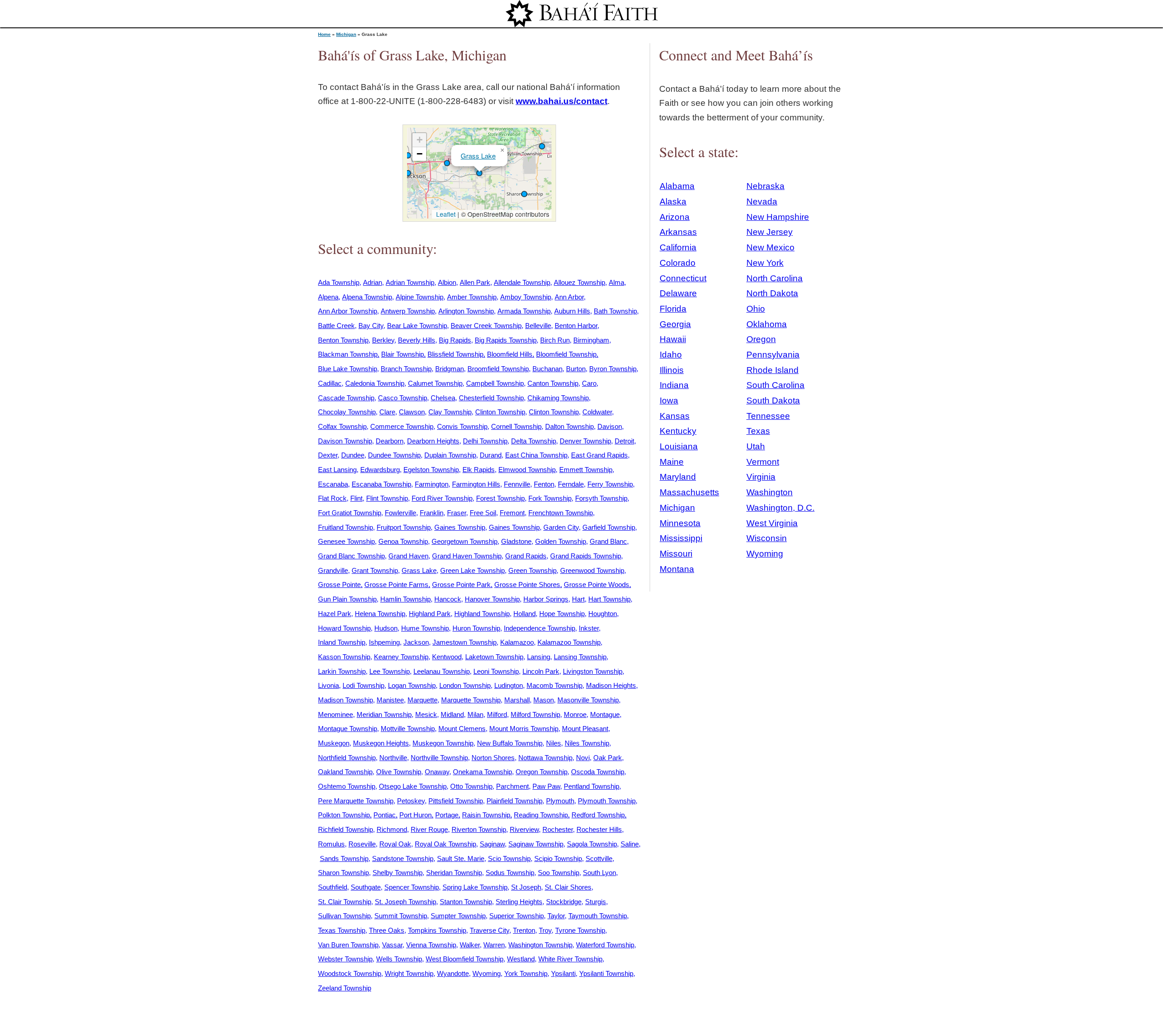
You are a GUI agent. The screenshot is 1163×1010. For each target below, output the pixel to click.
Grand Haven (408, 556)
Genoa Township (403, 541)
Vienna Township (431, 945)
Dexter (328, 455)
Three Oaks (386, 930)
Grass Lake (478, 155)
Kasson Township (344, 657)
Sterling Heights (519, 902)
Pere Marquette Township (355, 801)
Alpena (328, 297)
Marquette (422, 700)
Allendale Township (522, 282)
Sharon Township (343, 872)
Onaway (437, 772)
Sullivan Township (344, 916)
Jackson (416, 642)
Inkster (589, 628)
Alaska (673, 201)
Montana (677, 569)
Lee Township (389, 671)
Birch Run (555, 340)
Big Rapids (455, 340)
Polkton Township (344, 815)
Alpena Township (367, 297)
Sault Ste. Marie (460, 858)
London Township (465, 685)
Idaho (671, 354)
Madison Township (345, 700)
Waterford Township (605, 945)
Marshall (517, 700)
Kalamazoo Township (569, 642)
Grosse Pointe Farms (396, 584)
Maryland (678, 477)
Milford (497, 714)
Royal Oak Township (445, 844)
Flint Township (387, 498)
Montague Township (347, 728)
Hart (578, 599)
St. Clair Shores (568, 887)
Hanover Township (492, 599)
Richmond (392, 829)
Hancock (447, 599)
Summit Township (400, 916)
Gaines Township (459, 527)
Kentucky (678, 431)
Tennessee (768, 416)
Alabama (677, 186)
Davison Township (345, 441)
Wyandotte (453, 973)
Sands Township (344, 858)
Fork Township (550, 498)
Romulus (331, 844)
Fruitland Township (345, 527)
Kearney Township (401, 657)
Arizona (675, 217)
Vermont (762, 462)
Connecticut (683, 278)
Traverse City (489, 930)
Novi (583, 757)
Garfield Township (608, 527)
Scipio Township (558, 858)
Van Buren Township (348, 945)
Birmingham (591, 340)
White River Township (570, 959)
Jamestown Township (464, 642)
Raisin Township (486, 815)
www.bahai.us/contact (561, 101)
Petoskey (411, 801)
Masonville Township (588, 700)
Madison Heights (611, 685)
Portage (446, 815)
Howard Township (344, 628)
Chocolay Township (347, 412)
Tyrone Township (580, 930)
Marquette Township (471, 700)
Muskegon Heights (381, 743)
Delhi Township (485, 441)
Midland (452, 714)
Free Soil (483, 513)
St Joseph (526, 887)
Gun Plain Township (347, 599)
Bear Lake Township (417, 325)
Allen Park (475, 282)
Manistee (390, 700)
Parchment (512, 786)
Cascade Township (346, 398)
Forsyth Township (601, 498)
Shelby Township (397, 872)
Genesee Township (346, 541)
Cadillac (330, 383)
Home (324, 34)
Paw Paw (546, 786)
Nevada (761, 201)
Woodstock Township (349, 973)
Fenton (544, 484)
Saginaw (492, 844)
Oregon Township (541, 772)
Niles (553, 743)
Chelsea (443, 398)
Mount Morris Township (523, 728)
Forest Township (500, 498)
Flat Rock (332, 498)
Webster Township (345, 959)
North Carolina (774, 278)
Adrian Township (410, 282)
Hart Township (609, 599)
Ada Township (338, 282)
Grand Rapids (526, 556)
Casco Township (402, 398)
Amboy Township (525, 297)
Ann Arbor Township (347, 311)
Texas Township (341, 930)
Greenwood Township (592, 570)
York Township (525, 973)
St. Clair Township (344, 902)
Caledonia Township (374, 383)
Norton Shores (493, 757)
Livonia (328, 685)
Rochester (557, 829)
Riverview (524, 829)
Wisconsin (766, 538)
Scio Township (509, 858)
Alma (616, 282)
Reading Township (541, 815)
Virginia (760, 477)
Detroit (624, 441)
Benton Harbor (576, 325)
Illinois (672, 370)
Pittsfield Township (455, 801)
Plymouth (560, 801)
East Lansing (337, 469)
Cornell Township (516, 426)
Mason (543, 700)
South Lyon (599, 872)
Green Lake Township (472, 570)
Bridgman (449, 369)
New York (765, 263)
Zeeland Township (344, 988)
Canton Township (552, 383)
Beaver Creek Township (486, 325)
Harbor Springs (545, 599)
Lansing (538, 657)
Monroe (575, 714)
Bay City (370, 325)
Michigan (346, 34)
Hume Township (425, 628)
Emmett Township (585, 469)
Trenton (524, 930)
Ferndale (571, 484)
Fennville (517, 484)
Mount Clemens (462, 728)
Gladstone (516, 541)
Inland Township (341, 642)
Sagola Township (592, 844)
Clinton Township (500, 412)
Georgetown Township (464, 541)
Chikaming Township (558, 398)
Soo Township (558, 872)
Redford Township (598, 815)
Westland (521, 959)
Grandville (333, 570)
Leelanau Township (441, 671)
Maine (672, 462)
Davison (609, 426)
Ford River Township (442, 498)
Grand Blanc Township (351, 556)
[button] (408, 155)
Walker (470, 945)
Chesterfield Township (491, 398)
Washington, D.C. (780, 507)
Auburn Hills (572, 311)
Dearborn (389, 441)
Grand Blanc (608, 541)
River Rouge (429, 829)
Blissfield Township (455, 354)
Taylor (556, 916)
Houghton (602, 613)
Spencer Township (411, 887)
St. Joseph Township (405, 902)
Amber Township (472, 297)
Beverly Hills (416, 340)
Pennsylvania (773, 354)
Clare (387, 412)
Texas (758, 431)
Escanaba (333, 484)
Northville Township (439, 757)
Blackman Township (348, 354)
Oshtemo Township (346, 786)
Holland (524, 613)
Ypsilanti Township (606, 973)
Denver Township (585, 441)
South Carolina (775, 385)
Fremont (512, 513)
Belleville (538, 325)
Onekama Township (482, 772)
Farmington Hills (476, 484)
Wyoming (486, 973)
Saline (630, 844)
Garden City (561, 527)
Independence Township (539, 628)
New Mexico (770, 247)
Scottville (599, 858)
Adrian (372, 282)
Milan (475, 714)
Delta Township (533, 441)
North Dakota (772, 293)
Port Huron (415, 815)
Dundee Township (394, 455)
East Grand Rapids (599, 455)
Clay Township (450, 412)
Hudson (386, 628)
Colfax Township (342, 426)
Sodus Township (510, 872)
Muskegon (333, 743)
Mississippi (681, 538)
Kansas (675, 416)
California (678, 247)
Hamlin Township (405, 599)
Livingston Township (592, 671)
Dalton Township (569, 426)
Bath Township (615, 311)
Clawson (412, 412)
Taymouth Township (597, 916)
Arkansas (678, 232)
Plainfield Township (514, 801)
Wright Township (409, 973)
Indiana (674, 385)
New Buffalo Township (509, 743)
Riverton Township (479, 829)
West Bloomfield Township (464, 959)
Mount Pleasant (585, 728)
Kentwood (447, 657)
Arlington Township (466, 311)
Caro (589, 383)
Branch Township (406, 369)
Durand (491, 455)
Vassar (392, 945)
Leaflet (445, 214)
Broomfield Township (498, 369)
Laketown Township (494, 657)
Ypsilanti (563, 973)
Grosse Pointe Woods (596, 584)
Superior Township (516, 916)
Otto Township (471, 786)
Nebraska (765, 186)
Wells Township (399, 959)
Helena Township (380, 613)
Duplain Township (450, 455)
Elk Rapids (478, 469)
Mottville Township (408, 728)
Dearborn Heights (433, 441)
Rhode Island (772, 370)
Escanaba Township (381, 484)
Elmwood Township (527, 469)
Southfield (332, 887)
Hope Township (562, 613)
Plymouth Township (607, 801)
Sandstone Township (402, 858)
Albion (447, 282)
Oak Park (607, 757)
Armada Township (524, 311)
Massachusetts (689, 492)
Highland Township (482, 613)
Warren (494, 945)
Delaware (678, 293)
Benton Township (343, 340)
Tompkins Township (437, 930)
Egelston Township (431, 469)
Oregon (761, 339)
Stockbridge (564, 902)
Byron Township (612, 369)
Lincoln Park (540, 671)
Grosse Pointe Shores (527, 584)
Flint (356, 498)
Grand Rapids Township (585, 556)
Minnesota (680, 523)
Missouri (676, 553)
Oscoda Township (597, 772)
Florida (673, 308)
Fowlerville (400, 513)
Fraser (456, 513)
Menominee (335, 714)
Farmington (431, 484)
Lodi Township (363, 685)
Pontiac (384, 815)
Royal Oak (395, 844)
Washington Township (540, 945)
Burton (576, 369)
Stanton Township (466, 902)
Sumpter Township (458, 916)
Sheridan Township (454, 872)
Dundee (352, 455)
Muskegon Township (443, 743)
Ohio (755, 308)
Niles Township (587, 743)
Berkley (383, 340)
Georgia (675, 324)
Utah (755, 446)
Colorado (678, 263)
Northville (393, 757)
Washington (769, 492)
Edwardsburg (380, 469)
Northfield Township (347, 757)
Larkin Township (342, 671)
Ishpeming (384, 642)
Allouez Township (579, 282)
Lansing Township (580, 657)
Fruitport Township (404, 527)
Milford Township (535, 714)
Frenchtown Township (560, 513)
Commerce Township (401, 426)
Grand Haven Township (467, 556)
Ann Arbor (569, 297)
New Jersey (769, 232)
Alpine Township (419, 297)
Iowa (669, 400)
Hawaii (673, 339)
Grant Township (375, 570)
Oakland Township (345, 772)
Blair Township (402, 354)
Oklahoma (766, 324)
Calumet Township (435, 383)
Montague (605, 714)
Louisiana (679, 446)
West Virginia (772, 523)
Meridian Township (384, 714)
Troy (545, 930)
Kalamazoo (517, 642)
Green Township (532, 570)
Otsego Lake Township (413, 786)
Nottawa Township (545, 757)
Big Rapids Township (506, 340)
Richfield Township (345, 829)
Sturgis (595, 902)
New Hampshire (777, 217)
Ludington (508, 685)
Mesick (426, 714)
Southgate (366, 887)
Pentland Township (591, 786)
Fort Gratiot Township (349, 513)
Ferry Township (610, 484)
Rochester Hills (599, 829)
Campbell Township (495, 383)
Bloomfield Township (566, 354)
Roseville (362, 844)
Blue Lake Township (347, 369)
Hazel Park (334, 613)
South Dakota (773, 400)
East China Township (536, 455)
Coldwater (597, 412)
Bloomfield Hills (509, 354)
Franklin (431, 513)
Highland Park (430, 613)
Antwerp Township (408, 311)
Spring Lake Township (474, 887)
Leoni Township (496, 671)
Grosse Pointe (339, 584)
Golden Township (560, 541)
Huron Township (476, 628)
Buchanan (547, 369)
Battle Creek (336, 325)
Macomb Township (554, 685)
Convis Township (462, 426)
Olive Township (398, 772)
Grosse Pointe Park (461, 584)
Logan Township (412, 685)
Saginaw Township (535, 844)
